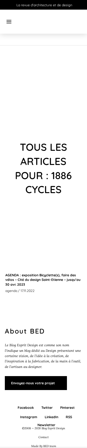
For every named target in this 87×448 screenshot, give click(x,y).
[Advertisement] (43, 91)
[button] (9, 22)
